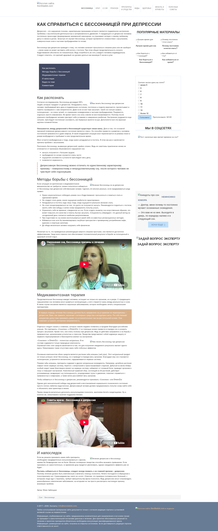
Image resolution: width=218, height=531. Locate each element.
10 (141, 103)
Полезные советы (173, 8)
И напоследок (48, 78)
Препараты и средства (126, 8)
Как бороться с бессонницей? (146, 60)
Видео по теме (48, 82)
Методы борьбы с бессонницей (56, 71)
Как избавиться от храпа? (170, 60)
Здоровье (146, 8)
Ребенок (114, 8)
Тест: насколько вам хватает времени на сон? (158, 142)
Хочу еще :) (158, 224)
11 (141, 107)
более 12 (144, 113)
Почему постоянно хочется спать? (170, 46)
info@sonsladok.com (67, 506)
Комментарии (48, 85)
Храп (98, 8)
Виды (137, 8)
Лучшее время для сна (146, 45)
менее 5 (143, 85)
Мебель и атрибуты (159, 8)
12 (141, 110)
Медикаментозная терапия (53, 75)
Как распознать (49, 68)
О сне (105, 8)
